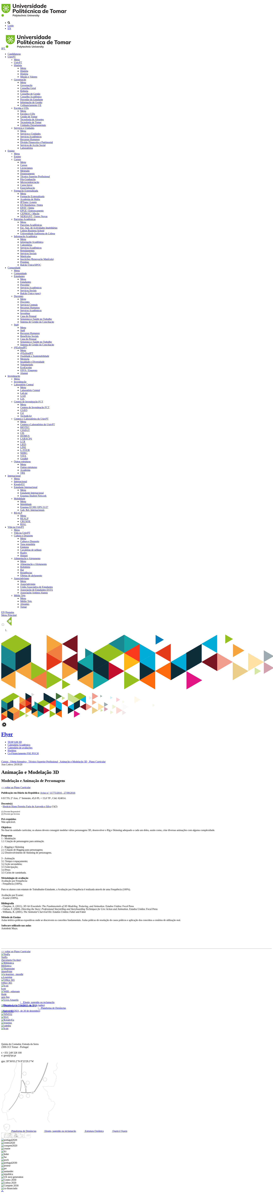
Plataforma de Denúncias (23, 1131)
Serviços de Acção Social (33, 145)
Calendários (26, 245)
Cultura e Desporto (23, 535)
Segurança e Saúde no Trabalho (36, 319)
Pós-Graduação (28, 179)
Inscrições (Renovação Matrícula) (37, 259)
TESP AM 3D (15, 742)
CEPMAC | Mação (29, 213)
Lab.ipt (23, 393)
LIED (23, 444)
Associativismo (21, 578)
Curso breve (26, 185)
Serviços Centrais (29, 304)
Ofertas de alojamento (31, 575)
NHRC (23, 453)
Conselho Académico (31, 96)
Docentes (18, 296)
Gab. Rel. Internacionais (32, 510)
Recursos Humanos (30, 139)
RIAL (23, 524)
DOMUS (25, 436)
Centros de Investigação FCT (28, 401)
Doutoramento (27, 173)
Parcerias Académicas (25, 219)
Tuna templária (27, 544)
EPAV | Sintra (27, 207)
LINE (23, 447)
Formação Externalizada (26, 190)
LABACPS (26, 438)
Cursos (17, 159)
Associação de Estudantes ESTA (36, 589)
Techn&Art (26, 416)
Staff (16, 324)
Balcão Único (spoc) (30, 293)
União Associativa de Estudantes (36, 587)
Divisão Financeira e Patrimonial (36, 142)
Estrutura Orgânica (94, 1131)
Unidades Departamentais (33, 125)
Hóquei (24, 555)
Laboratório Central (23, 384)
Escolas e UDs (21, 108)
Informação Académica (25, 236)
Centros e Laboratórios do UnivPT (31, 418)
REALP (18, 512)
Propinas (24, 262)
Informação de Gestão (31, 102)
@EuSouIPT (20, 347)
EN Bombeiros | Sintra (31, 205)
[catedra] (6, 1025)
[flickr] (28, 1137)
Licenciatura (26, 168)
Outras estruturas (22, 461)
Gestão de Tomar (28, 116)
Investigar (25, 313)
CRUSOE (25, 521)
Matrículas (25, 256)
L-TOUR (25, 450)
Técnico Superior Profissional (35, 176)
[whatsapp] (34, 1137)
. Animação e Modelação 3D (73, 761)
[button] (2, 1191)
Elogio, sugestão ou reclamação (60, 1131)
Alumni (24, 373)
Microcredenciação (29, 182)
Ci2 (22, 413)
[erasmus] (6, 1022)
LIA (22, 398)
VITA (23, 455)
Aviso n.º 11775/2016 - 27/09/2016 (57, 792)
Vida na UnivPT (16, 527)
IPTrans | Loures (28, 202)
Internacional (14, 475)
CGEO (23, 410)
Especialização (27, 188)
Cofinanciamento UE (30, 105)
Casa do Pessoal (28, 316)
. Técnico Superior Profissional (42, 761)
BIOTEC (25, 427)
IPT (3, 48)
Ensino (11, 150)
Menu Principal (9, 615)
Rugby (23, 552)
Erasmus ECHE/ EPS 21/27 (34, 507)
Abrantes (24, 604)
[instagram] (10, 1137)
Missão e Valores (28, 76)
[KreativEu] (7, 1020)
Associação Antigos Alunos (34, 592)
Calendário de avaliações (20, 747)
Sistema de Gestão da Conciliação (37, 322)
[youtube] (16, 1137)
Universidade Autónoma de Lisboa (37, 233)
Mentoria (24, 359)
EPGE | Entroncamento (32, 210)
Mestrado (25, 170)
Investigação (14, 376)
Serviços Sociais (28, 253)
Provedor (24, 284)
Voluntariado (26, 364)
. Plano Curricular (97, 761)
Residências (26, 572)
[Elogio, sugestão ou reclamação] (9, 1000)
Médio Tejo (19, 595)
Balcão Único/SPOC (30, 265)
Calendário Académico (19, 744)
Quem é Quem (119, 1131)
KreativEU (19, 484)
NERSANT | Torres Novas (33, 216)
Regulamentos (27, 250)
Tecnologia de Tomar (30, 122)
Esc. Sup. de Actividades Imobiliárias (38, 227)
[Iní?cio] (34, 17)
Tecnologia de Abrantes (32, 119)
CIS (22, 433)
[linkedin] (22, 1137)
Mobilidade (19, 498)
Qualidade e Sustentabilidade (34, 356)
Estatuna (24, 547)
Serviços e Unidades (24, 128)
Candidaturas (14, 54)
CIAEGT (25, 430)
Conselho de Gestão (30, 93)
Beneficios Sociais (29, 336)
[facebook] (4, 1137)
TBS (22, 473)
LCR (22, 441)
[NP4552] (6, 1014)
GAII (23, 396)
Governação (20, 79)
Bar (22, 569)
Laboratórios (26, 148)
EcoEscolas (26, 367)
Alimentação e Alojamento (27, 558)
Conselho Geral (28, 88)
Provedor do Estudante (31, 99)
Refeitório (25, 567)
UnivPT (12, 56)
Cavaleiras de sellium (30, 550)
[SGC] (5, 1017)
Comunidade (14, 267)
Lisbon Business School (32, 230)
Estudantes (19, 276)
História (18, 65)
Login (11, 25)
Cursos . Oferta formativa (14, 761)
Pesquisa (9, 612)
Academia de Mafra (30, 199)
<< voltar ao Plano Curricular (15, 787)
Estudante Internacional (25, 487)
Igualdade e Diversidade (32, 361)
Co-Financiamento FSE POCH (23, 753)
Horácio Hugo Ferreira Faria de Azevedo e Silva (27, 806)
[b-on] (4, 1028)
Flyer (7, 734)
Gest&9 (24, 458)
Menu (17, 59)
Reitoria (24, 91)
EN (9, 28)
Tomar (23, 607)
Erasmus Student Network (33, 495)
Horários (12, 750)
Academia (25, 470)
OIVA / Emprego (28, 370)
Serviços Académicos (31, 136)
